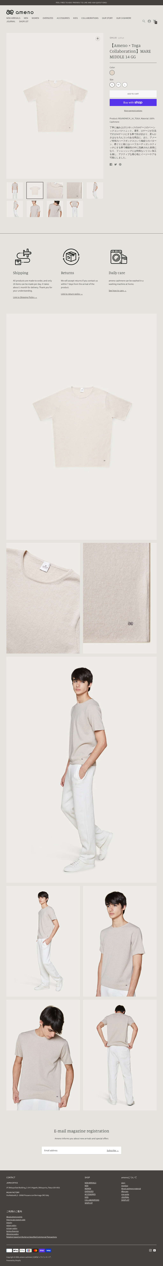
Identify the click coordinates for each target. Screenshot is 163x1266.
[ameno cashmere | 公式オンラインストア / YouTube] (154, 1250)
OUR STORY (107, 18)
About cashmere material (131, 1188)
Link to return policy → (72, 293)
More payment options (133, 110)
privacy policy (11, 1228)
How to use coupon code (15, 1219)
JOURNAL (10, 21)
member (124, 1185)
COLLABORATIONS (89, 18)
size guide (125, 1194)
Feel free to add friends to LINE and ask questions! (81, 2)
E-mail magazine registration (81, 1130)
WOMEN (35, 18)
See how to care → (117, 290)
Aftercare (124, 1191)
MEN (26, 18)
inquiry (9, 1222)
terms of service (12, 1231)
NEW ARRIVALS (13, 18)
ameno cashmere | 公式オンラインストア (35, 1257)
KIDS (75, 18)
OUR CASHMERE (123, 18)
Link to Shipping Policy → (25, 297)
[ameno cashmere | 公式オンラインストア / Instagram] (150, 1250)
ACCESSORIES (63, 18)
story (123, 1183)
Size (111, 79)
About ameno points (14, 1217)
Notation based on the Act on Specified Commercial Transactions (31, 1237)
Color (112, 67)
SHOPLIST (23, 21)
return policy (11, 1225)
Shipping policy (12, 1234)
